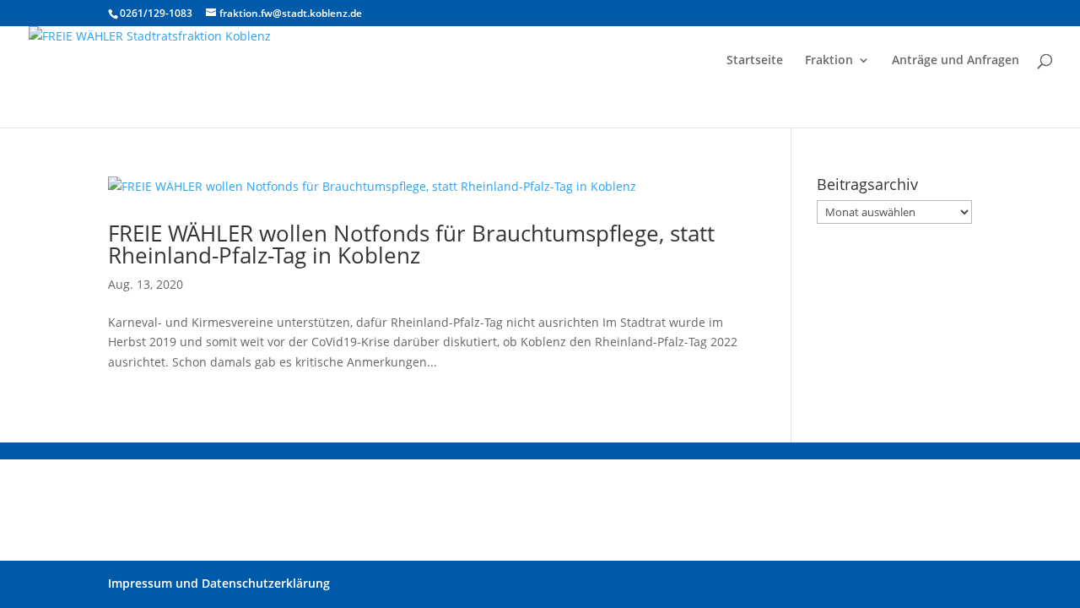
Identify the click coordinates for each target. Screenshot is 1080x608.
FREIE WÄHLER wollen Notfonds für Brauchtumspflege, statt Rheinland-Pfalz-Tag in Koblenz (411, 244)
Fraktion (829, 61)
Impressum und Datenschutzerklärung (219, 583)
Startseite (754, 61)
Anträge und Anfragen (955, 61)
